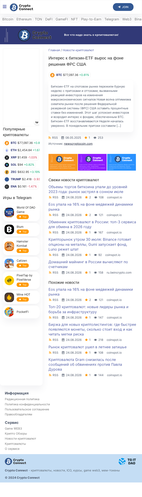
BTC (14, 143)
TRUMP (16, 179)
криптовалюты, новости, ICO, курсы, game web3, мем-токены (75, 470)
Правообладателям (18, 414)
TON (38, 19)
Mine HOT (23, 294)
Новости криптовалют (78, 50)
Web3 (126, 19)
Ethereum (24, 19)
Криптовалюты (15, 443)
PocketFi (23, 312)
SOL (14, 164)
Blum (20, 226)
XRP (14, 157)
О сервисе (12, 448)
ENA (14, 186)
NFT (74, 19)
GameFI (62, 19)
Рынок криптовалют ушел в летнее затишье (87, 347)
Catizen (22, 260)
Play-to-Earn (91, 19)
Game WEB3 (13, 428)
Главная (54, 50)
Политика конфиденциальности (27, 404)
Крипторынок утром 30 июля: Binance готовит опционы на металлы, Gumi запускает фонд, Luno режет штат (89, 244)
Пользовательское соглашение (27, 409)
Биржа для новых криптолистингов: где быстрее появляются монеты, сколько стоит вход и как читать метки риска (92, 329)
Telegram (111, 19)
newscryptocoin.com (78, 143)
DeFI (48, 19)
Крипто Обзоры (16, 433)
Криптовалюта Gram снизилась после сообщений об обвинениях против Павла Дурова (85, 364)
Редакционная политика (22, 399)
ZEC (14, 172)
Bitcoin (7, 19)
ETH (14, 150)
